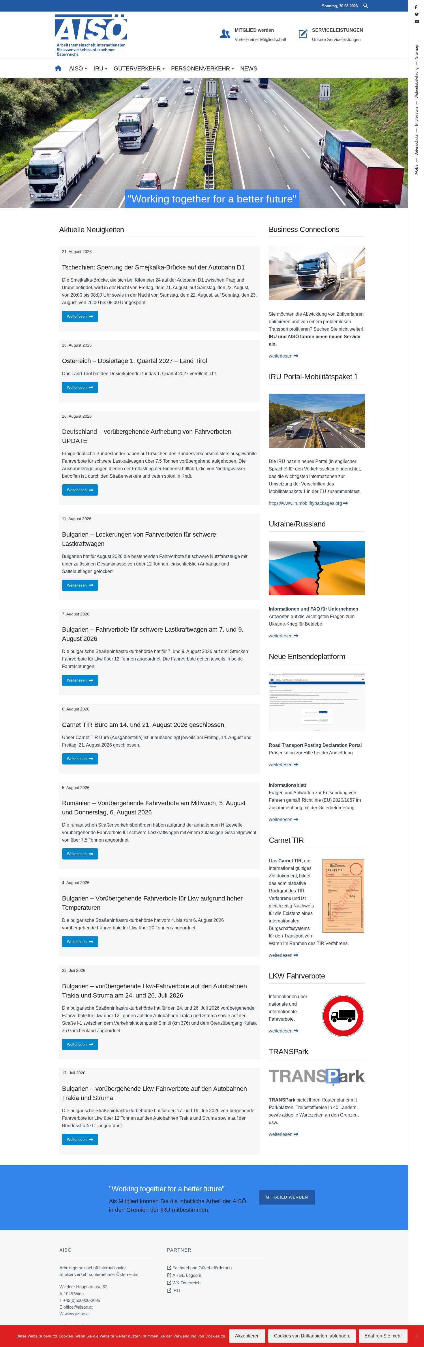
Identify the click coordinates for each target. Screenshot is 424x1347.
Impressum (416, 116)
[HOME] (60, 68)
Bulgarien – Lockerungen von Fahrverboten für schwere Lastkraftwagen (139, 539)
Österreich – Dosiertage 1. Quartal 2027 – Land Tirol (134, 360)
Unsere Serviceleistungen (336, 39)
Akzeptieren (247, 1335)
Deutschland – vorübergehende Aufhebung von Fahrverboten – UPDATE (149, 436)
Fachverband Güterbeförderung (202, 1267)
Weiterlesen (77, 316)
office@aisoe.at (78, 1307)
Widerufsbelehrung (416, 83)
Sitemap (416, 52)
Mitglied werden (287, 1197)
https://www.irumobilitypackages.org (306, 503)
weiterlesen (281, 356)
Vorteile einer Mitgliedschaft (260, 39)
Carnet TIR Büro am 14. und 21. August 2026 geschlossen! (144, 724)
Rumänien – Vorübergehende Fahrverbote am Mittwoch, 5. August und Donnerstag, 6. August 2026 (153, 807)
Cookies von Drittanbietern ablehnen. (312, 1335)
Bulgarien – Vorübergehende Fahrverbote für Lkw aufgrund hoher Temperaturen (152, 903)
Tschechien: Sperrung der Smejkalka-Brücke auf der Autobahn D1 (153, 267)
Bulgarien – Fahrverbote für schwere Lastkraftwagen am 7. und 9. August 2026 (152, 634)
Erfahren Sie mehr (383, 1335)
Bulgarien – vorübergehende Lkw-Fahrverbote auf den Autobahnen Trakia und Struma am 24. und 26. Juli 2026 (154, 991)
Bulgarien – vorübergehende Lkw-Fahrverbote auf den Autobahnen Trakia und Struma (154, 1093)
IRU (176, 1290)
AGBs (416, 169)
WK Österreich (186, 1282)
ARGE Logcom (186, 1275)
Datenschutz (416, 145)
